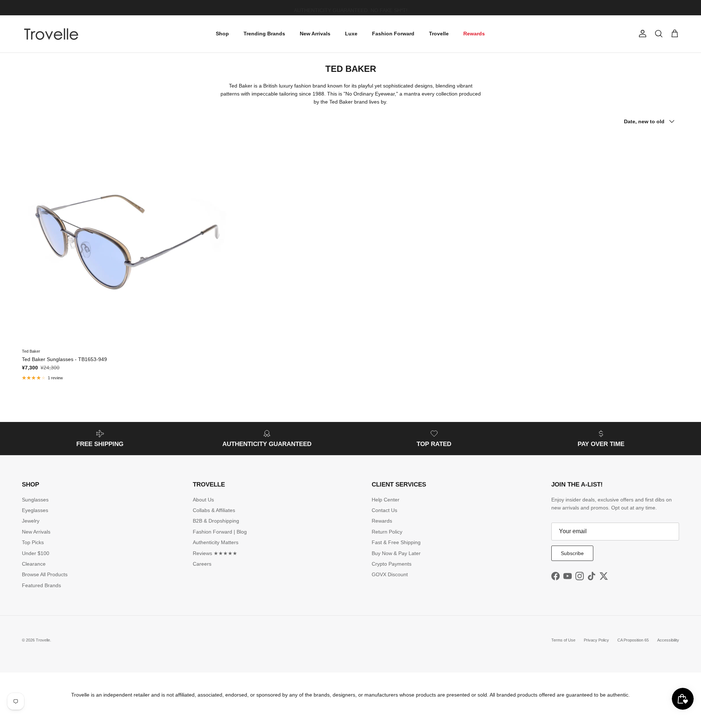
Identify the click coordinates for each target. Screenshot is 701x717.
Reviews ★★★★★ (215, 553)
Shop (222, 33)
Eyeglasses (35, 510)
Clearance (34, 564)
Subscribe (572, 553)
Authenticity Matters (215, 542)
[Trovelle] (51, 34)
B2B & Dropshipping (216, 521)
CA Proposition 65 (633, 640)
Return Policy (387, 532)
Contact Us (384, 510)
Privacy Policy (596, 640)
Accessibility (668, 640)
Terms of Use (563, 640)
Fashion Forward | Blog (220, 532)
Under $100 (35, 553)
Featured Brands (41, 585)
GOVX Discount (390, 574)
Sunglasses (35, 500)
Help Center (385, 500)
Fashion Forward (393, 33)
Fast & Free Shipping (396, 542)
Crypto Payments (391, 564)
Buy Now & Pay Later (396, 553)
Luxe (351, 33)
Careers (202, 564)
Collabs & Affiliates (214, 510)
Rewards (474, 33)
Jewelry (30, 521)
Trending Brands (264, 33)
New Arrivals (315, 33)
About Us (203, 500)
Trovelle (439, 33)
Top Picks (33, 542)
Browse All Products (45, 574)
